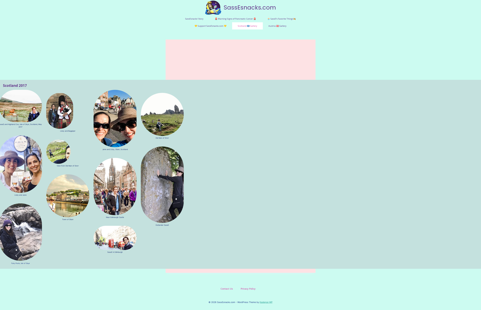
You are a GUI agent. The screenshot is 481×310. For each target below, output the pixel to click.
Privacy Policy (248, 288)
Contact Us (227, 288)
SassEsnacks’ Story (194, 18)
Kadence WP (266, 302)
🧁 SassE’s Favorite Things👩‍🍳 (281, 18)
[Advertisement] (241, 57)
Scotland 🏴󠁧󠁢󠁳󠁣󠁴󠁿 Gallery (247, 25)
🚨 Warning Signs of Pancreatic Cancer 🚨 (235, 18)
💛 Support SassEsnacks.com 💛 (210, 25)
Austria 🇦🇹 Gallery (277, 25)
